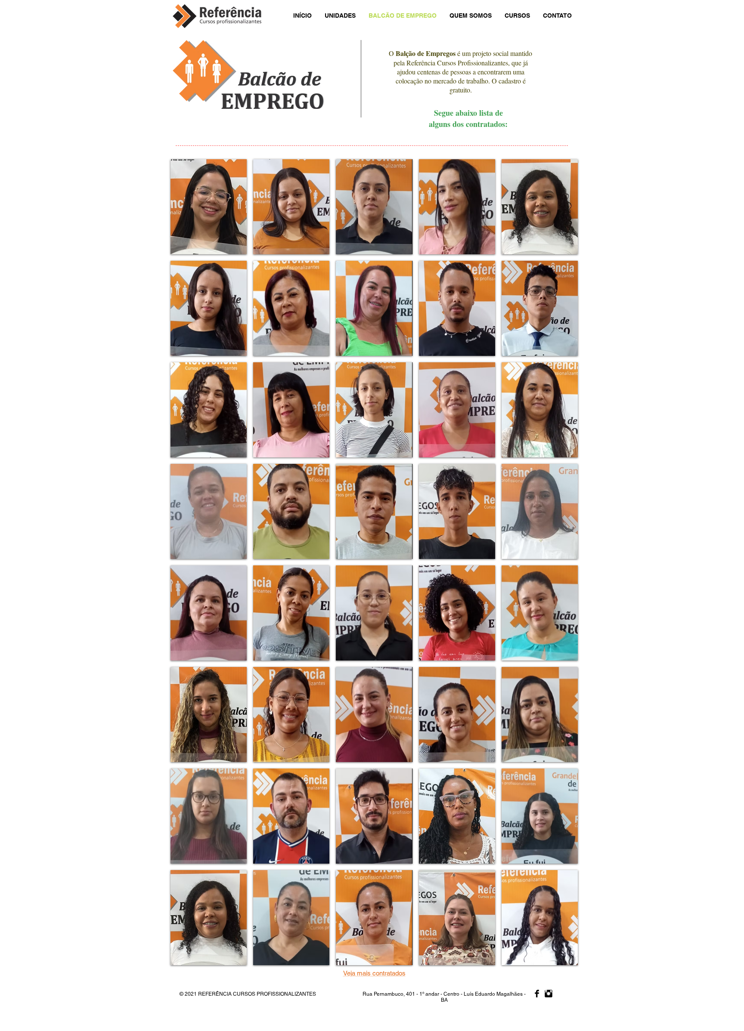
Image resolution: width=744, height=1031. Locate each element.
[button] (208, 206)
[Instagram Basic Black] (548, 993)
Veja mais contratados (374, 973)
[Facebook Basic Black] (537, 993)
